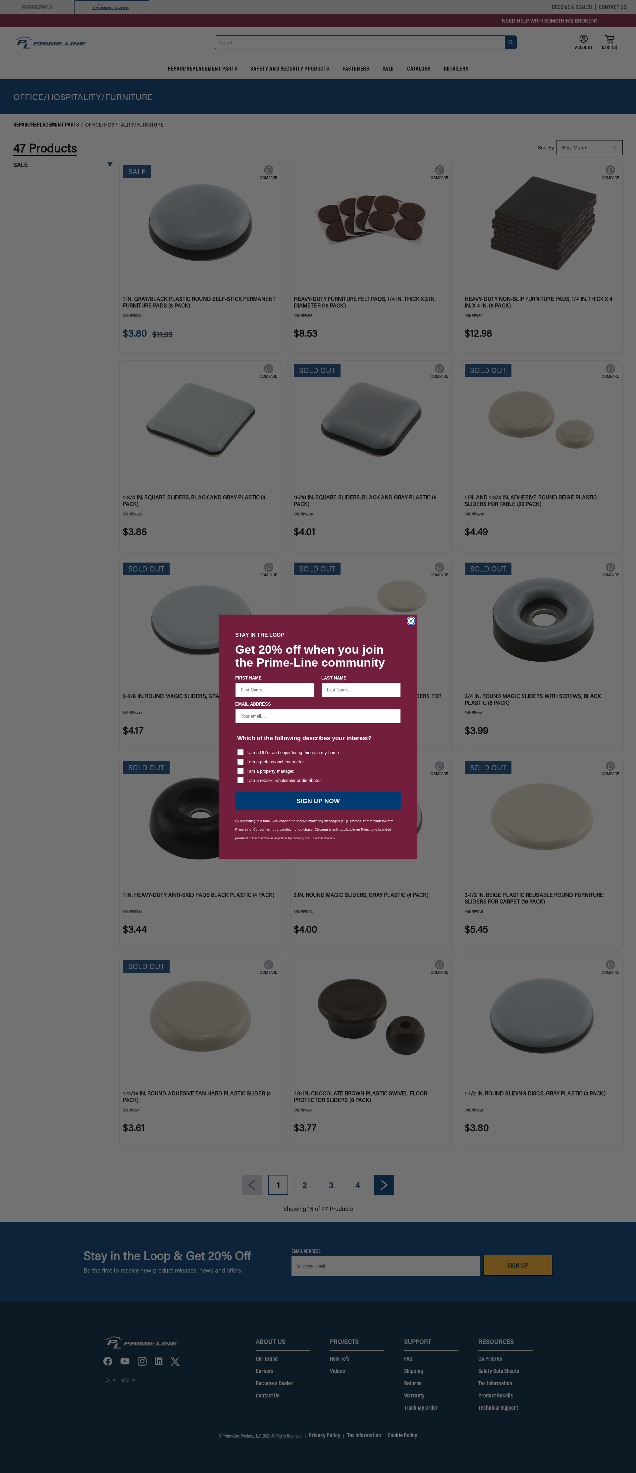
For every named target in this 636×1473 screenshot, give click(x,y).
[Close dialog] (411, 621)
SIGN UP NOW (318, 800)
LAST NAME (333, 678)
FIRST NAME (248, 678)
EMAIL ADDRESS (253, 704)
